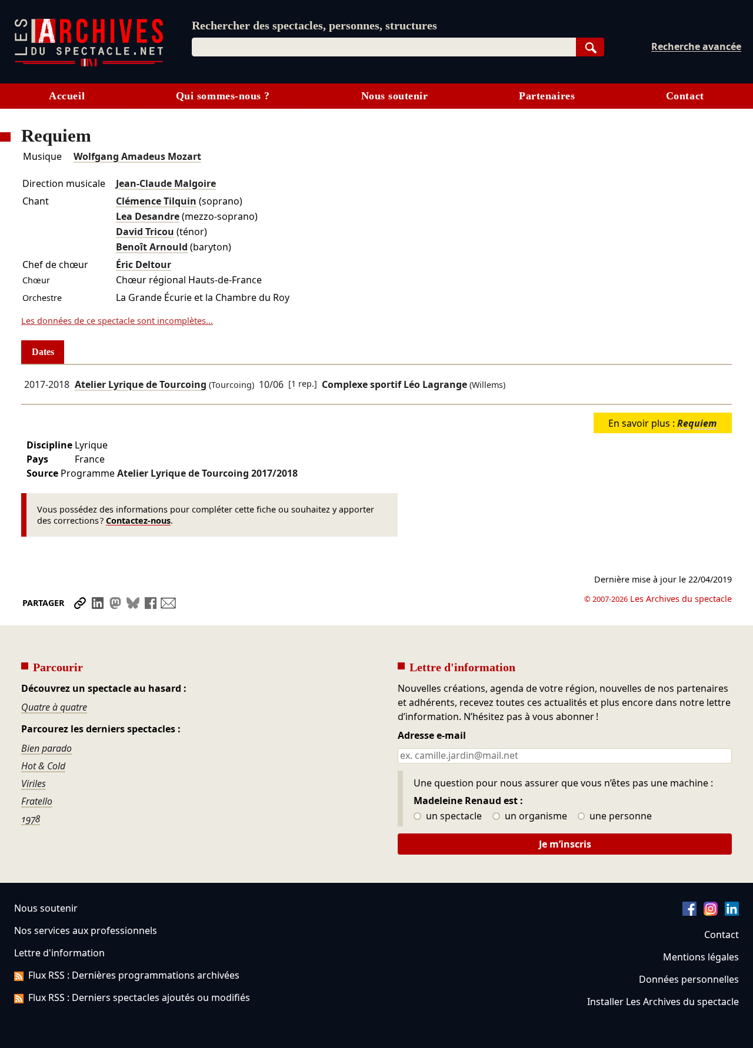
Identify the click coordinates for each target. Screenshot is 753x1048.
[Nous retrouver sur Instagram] (711, 912)
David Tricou (145, 231)
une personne (619, 816)
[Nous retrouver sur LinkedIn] (732, 912)
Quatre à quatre (54, 707)
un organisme (534, 816)
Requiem (697, 423)
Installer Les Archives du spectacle (663, 1001)
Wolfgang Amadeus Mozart (137, 156)
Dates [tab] (43, 352)
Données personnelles (689, 979)
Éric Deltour (143, 264)
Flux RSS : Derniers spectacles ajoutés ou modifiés (139, 997)
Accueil (67, 96)
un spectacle (453, 816)
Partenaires (547, 96)
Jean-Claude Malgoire (166, 183)
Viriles (33, 783)
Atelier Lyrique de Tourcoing (140, 384)
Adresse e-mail (432, 736)
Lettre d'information (59, 952)
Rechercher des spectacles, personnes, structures (314, 25)
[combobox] (384, 47)
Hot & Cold (43, 765)
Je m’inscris (565, 844)
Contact (685, 96)
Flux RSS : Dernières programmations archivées (133, 975)
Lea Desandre (147, 216)
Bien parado (46, 748)
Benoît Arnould (152, 246)
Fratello (36, 801)
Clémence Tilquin (156, 201)
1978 (30, 818)
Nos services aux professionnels (85, 930)
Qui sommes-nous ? (223, 96)
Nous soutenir (394, 96)
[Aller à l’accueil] (89, 64)
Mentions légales (701, 956)
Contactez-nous (138, 520)
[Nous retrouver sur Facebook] (689, 912)
